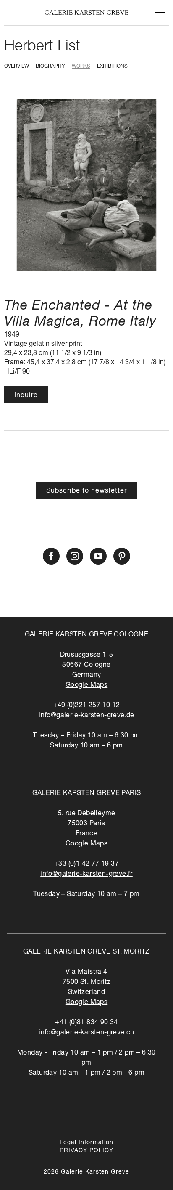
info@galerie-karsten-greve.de (86, 716)
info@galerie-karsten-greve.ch (86, 1033)
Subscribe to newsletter (86, 491)
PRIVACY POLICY (86, 1151)
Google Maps (86, 685)
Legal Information (86, 1143)
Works (81, 66)
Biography (50, 66)
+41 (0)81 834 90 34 (86, 1023)
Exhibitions (112, 66)
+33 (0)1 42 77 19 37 (86, 864)
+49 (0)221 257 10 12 (86, 705)
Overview (16, 66)
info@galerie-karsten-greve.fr (86, 874)
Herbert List (42, 47)
